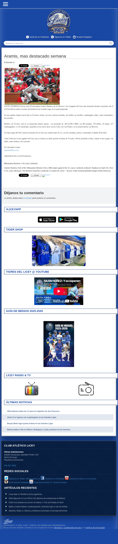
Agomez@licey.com (11, 150)
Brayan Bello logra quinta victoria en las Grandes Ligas (30, 423)
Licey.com (58, 21)
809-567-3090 (10, 465)
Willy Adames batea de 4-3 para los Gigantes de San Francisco (33, 411)
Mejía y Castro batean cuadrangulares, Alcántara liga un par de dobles (38, 506)
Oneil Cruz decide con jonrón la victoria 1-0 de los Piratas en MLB (36, 502)
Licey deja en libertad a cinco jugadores (25, 494)
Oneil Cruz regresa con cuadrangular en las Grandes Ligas (31, 417)
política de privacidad (95, 527)
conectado (27, 198)
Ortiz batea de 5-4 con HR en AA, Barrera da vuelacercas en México (37, 498)
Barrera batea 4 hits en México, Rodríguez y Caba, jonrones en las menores (38, 430)
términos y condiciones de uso (67, 527)
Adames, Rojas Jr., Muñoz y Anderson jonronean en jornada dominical (38, 510)
